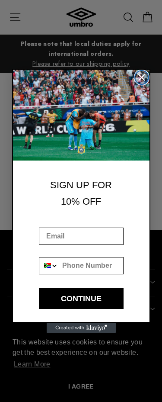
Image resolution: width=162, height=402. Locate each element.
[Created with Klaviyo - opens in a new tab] (81, 328)
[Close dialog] (142, 77)
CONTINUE (81, 298)
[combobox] (48, 265)
